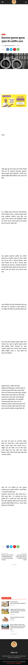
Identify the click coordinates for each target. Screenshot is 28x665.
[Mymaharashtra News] (2, 45)
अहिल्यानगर (3, 34)
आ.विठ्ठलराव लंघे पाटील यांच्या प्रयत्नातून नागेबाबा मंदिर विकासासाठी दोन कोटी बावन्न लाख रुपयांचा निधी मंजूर (17, 611)
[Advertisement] (14, 20)
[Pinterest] (14, 49)
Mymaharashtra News (9, 45)
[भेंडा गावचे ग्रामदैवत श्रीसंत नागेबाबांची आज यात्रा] (5, 619)
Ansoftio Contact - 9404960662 (14, 663)
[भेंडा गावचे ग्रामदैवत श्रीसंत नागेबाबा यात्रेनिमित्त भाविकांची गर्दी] (5, 603)
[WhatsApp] (18, 49)
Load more (13, 633)
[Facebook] (7, 49)
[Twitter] (11, 49)
